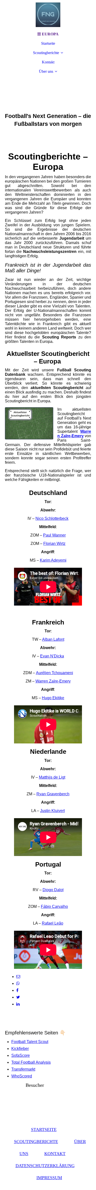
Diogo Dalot (53, 890)
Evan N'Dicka (52, 656)
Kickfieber (20, 1048)
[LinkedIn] (18, 1004)
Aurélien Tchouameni (54, 673)
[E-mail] (18, 976)
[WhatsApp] (18, 983)
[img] (48, 14)
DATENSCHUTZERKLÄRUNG (45, 1165)
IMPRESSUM (49, 1177)
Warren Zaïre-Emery (53, 681)
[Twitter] (18, 997)
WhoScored (21, 1076)
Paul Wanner (54, 535)
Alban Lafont (53, 639)
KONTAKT (54, 1153)
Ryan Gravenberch (52, 794)
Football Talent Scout (29, 1042)
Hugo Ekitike (53, 698)
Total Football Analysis (31, 1062)
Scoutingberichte (46, 53)
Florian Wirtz (54, 543)
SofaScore (20, 1055)
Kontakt (48, 62)
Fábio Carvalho (54, 906)
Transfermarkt (23, 1069)
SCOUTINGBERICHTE (36, 1141)
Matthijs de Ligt (52, 777)
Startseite (48, 43)
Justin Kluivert (52, 811)
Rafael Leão (52, 923)
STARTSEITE (44, 1129)
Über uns (46, 71)
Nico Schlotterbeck (51, 518)
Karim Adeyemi (53, 560)
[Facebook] (17, 990)
